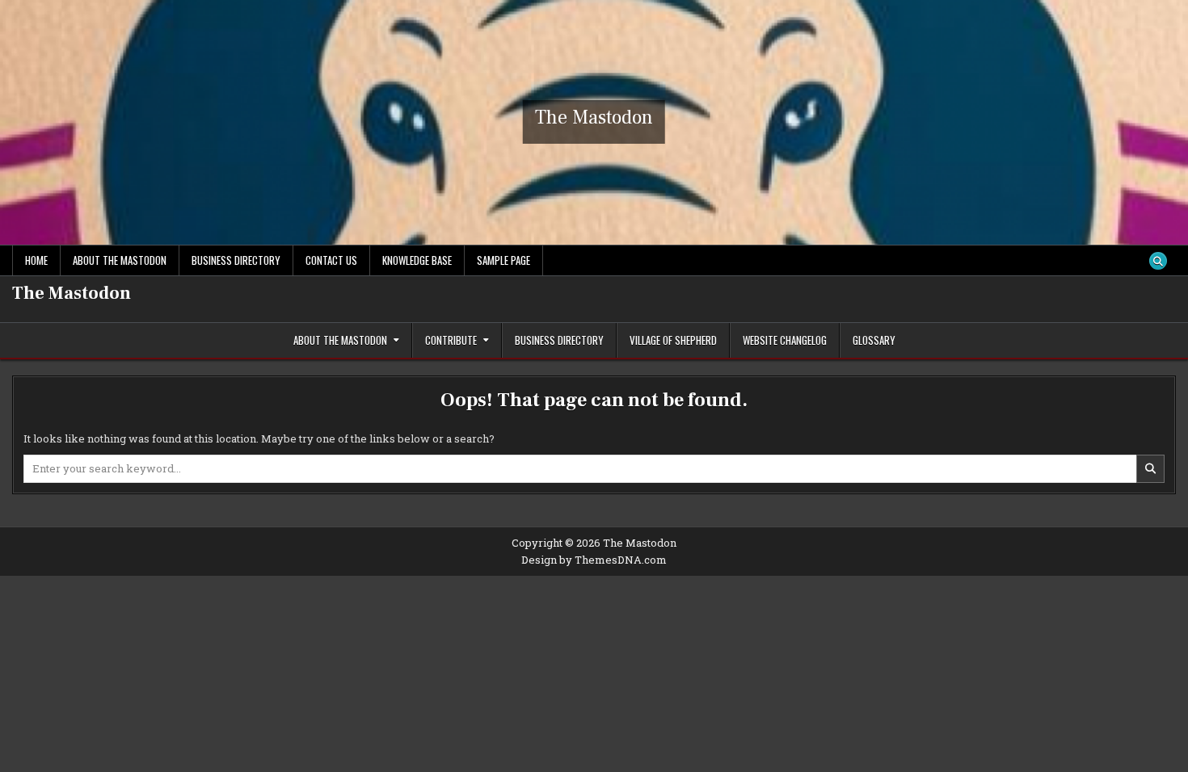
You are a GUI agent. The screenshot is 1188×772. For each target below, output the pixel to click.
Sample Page (503, 260)
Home (36, 260)
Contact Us (331, 260)
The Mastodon (594, 117)
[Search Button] (1158, 261)
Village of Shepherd (673, 340)
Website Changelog (785, 340)
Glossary (874, 340)
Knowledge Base (417, 260)
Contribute (451, 340)
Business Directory (236, 260)
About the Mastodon (119, 260)
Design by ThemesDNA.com (594, 559)
